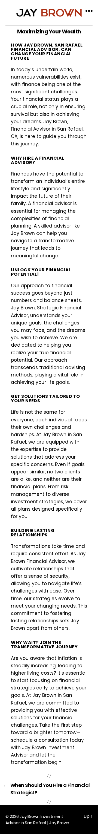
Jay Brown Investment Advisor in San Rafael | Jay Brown (37, 819)
